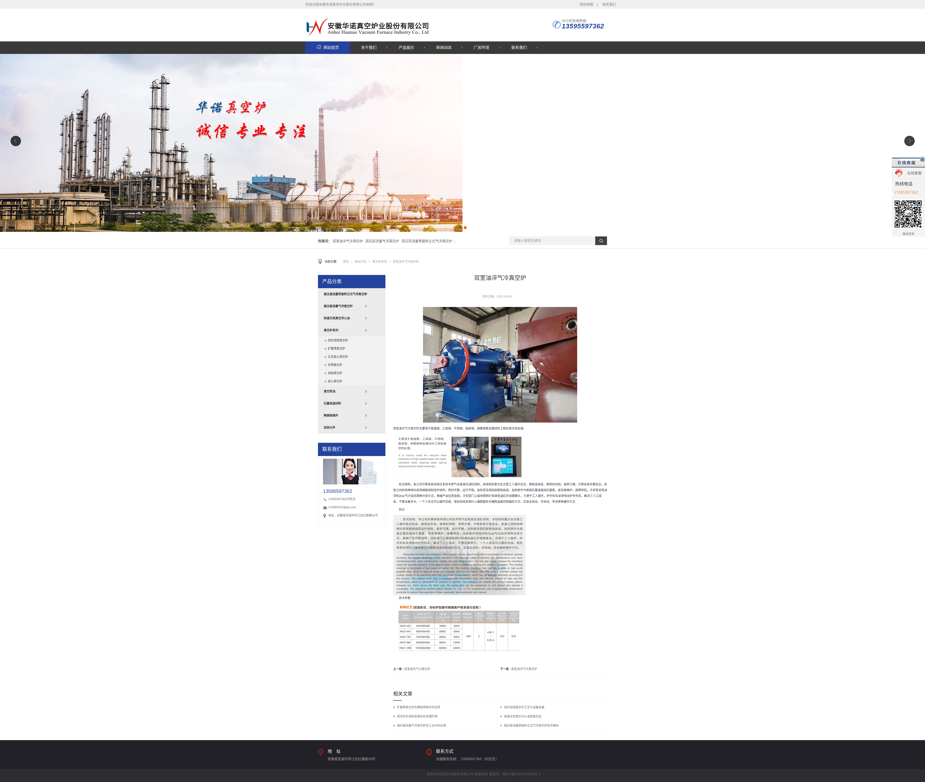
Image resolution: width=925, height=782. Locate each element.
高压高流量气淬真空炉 (382, 241)
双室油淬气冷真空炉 (348, 241)
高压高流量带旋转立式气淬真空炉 (427, 241)
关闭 (922, 159)
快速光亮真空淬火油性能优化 (523, 716)
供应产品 (360, 261)
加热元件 (329, 427)
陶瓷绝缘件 (331, 415)
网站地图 (586, 4)
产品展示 (406, 48)
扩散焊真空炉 (336, 348)
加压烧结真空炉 (338, 340)
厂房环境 (481, 48)
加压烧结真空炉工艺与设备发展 (524, 707)
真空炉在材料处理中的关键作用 (417, 716)
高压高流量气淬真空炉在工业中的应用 (421, 725)
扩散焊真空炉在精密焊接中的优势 (418, 707)
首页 (346, 261)
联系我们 (609, 4)
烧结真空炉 (335, 373)
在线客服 (914, 173)
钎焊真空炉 (335, 365)
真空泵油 (329, 391)
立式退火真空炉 (338, 356)
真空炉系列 (379, 261)
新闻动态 (444, 48)
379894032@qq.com (342, 507)
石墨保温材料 (332, 403)
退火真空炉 (335, 381)
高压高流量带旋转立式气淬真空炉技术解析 (531, 725)
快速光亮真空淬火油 (337, 318)
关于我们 (369, 48)
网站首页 (331, 48)
